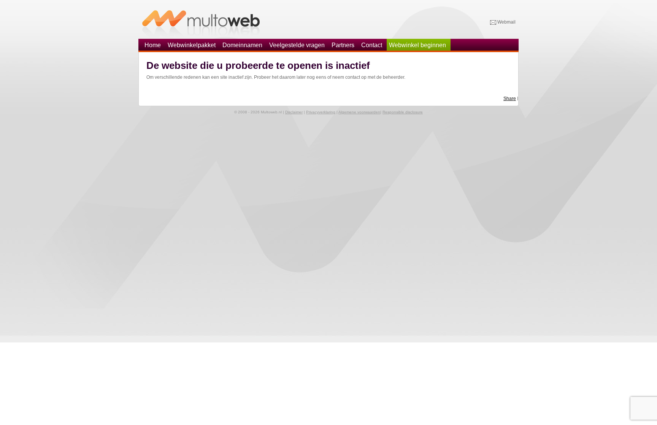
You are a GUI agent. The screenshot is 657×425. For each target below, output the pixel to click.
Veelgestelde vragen (297, 45)
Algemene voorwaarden (359, 112)
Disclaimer (294, 112)
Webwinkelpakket (192, 45)
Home (152, 45)
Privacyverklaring (320, 112)
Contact (371, 45)
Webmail (506, 22)
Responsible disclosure (402, 112)
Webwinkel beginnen (417, 45)
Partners (343, 45)
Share (509, 98)
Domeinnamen (242, 45)
